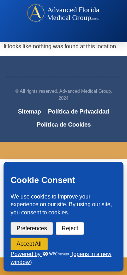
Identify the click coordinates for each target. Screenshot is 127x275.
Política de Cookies (64, 124)
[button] (60, 35)
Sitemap (29, 111)
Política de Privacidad (78, 111)
